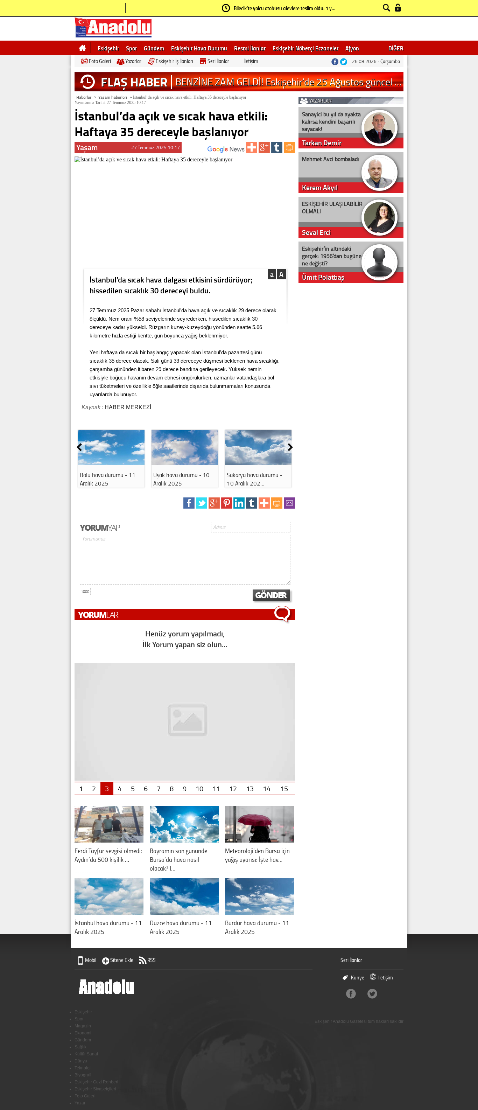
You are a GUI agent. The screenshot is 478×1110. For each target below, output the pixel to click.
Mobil (90, 960)
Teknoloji (83, 1068)
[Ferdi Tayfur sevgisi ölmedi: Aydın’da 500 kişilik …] (109, 840)
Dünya (81, 1061)
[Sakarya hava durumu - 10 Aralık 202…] (258, 463)
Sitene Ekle (121, 960)
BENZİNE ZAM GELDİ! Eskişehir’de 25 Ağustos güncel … (288, 82)
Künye (357, 977)
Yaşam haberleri (112, 97)
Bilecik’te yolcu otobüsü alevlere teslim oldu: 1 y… (284, 8)
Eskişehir (108, 48)
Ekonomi (83, 1033)
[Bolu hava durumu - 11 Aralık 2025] (111, 463)
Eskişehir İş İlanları (174, 61)
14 (266, 788)
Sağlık (80, 1047)
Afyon (352, 48)
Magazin (83, 1026)
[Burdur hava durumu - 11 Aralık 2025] (259, 912)
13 (250, 788)
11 (216, 788)
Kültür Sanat (86, 1054)
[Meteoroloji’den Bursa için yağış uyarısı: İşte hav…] (259, 840)
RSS (151, 960)
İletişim (251, 61)
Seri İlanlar (218, 61)
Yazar (80, 1103)
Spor (131, 48)
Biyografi (83, 1075)
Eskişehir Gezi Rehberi (96, 1082)
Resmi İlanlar (250, 48)
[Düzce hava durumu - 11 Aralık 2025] (184, 912)
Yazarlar (133, 61)
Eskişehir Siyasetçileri (95, 1089)
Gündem (154, 48)
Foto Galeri (100, 61)
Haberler (83, 97)
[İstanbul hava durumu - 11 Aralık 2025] (109, 912)
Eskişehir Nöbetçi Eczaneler (305, 48)
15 (284, 788)
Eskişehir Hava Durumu (199, 48)
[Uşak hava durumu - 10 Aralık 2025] (185, 463)
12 (233, 788)
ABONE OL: (197, 151)
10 (199, 788)
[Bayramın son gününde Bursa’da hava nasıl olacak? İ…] (184, 840)
